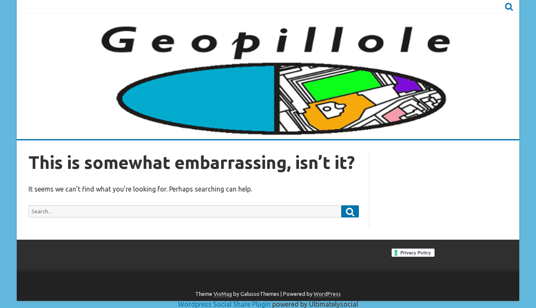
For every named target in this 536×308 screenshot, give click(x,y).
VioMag (223, 294)
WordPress (327, 294)
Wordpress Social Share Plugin (225, 304)
